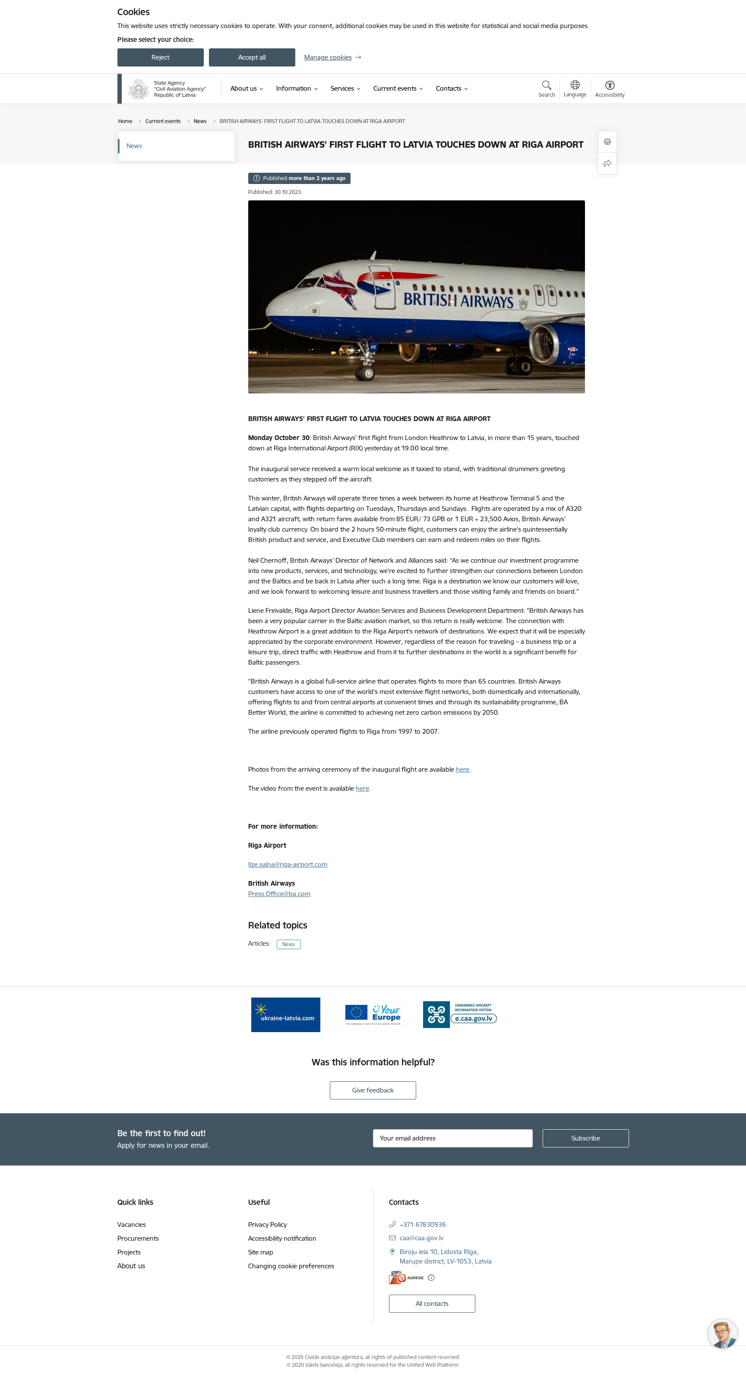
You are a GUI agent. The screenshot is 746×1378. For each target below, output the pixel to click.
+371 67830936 (423, 1224)
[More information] (431, 1277)
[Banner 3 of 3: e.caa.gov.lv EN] (460, 1014)
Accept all (252, 57)
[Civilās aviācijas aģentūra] (167, 89)
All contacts (432, 1303)
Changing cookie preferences (291, 1266)
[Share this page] (607, 163)
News (134, 146)
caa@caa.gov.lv (421, 1238)
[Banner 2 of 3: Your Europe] (373, 1014)
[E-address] (406, 1277)
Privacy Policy (267, 1224)
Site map (260, 1252)
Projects (129, 1252)
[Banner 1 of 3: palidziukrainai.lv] (285, 1014)
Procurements (138, 1238)
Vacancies (131, 1224)
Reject (160, 57)
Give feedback (373, 1090)
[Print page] (607, 141)
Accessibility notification (282, 1238)
